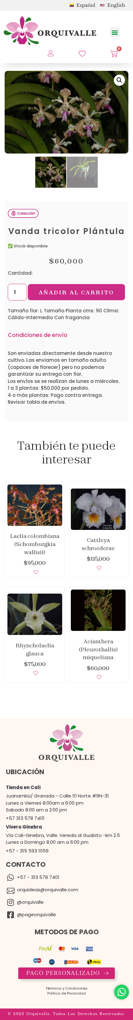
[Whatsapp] (121, 992)
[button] (115, 32)
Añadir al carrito (76, 292)
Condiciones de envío (37, 335)
